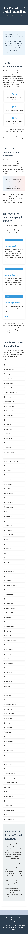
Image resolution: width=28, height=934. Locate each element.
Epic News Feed (9, 741)
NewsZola (8, 424)
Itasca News (9, 755)
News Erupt (9, 548)
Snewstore (8, 791)
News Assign (9, 690)
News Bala (8, 732)
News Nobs (9, 516)
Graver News (9, 727)
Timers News (9, 525)
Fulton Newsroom (10, 663)
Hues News (8, 544)
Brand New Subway (10, 608)
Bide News (8, 617)
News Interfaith (9, 507)
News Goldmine (10, 768)
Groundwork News (10, 534)
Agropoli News (9, 493)
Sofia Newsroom (10, 433)
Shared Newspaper (10, 773)
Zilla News (8, 553)
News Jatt (8, 736)
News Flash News (10, 502)
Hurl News (8, 580)
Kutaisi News (9, 718)
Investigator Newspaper (11, 392)
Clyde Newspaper (10, 456)
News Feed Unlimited (11, 713)
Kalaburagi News (10, 364)
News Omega (9, 686)
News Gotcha (9, 805)
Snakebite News (10, 645)
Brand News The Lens (11, 410)
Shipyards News (10, 369)
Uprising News (9, 723)
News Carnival (9, 498)
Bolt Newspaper (10, 796)
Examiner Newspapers (11, 640)
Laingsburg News (10, 397)
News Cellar (9, 530)
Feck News (8, 631)
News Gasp (8, 557)
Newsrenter (9, 438)
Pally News (9, 429)
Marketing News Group (11, 782)
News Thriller (9, 521)
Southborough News (9, 401)
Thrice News (9, 562)
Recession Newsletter (11, 704)
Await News (8, 677)
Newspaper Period (10, 626)
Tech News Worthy (10, 612)
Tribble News (9, 787)
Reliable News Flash (10, 571)
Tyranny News (9, 649)
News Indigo (9, 814)
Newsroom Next (10, 810)
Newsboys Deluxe (10, 387)
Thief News (9, 709)
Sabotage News (9, 378)
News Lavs (8, 695)
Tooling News (9, 635)
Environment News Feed (11, 585)
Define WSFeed (9, 415)
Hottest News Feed (10, 667)
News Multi (9, 539)
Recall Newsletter (10, 603)
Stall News (8, 511)
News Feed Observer (11, 801)
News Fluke (7, 567)
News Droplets (9, 654)
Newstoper (8, 447)
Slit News (8, 658)
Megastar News (10, 466)
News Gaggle (9, 764)
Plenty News (9, 681)
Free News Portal (10, 594)
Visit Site (7, 261)
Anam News (9, 576)
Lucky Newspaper (10, 746)
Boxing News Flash (10, 383)
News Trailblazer (10, 452)
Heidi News (9, 488)
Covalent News (9, 672)
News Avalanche (10, 819)
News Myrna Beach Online (12, 461)
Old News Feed (9, 475)
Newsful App (9, 484)
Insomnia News (9, 479)
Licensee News (9, 420)
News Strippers (9, 622)
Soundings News (9, 374)
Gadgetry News (9, 750)
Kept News (8, 470)
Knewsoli (8, 700)
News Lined (8, 599)
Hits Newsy (9, 443)
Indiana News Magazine (11, 778)
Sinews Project (9, 759)
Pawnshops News (10, 406)
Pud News (8, 589)
